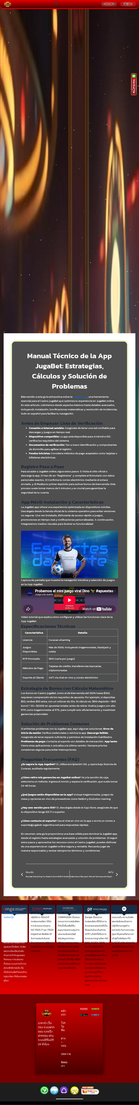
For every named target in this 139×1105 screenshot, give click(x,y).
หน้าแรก (63, 1013)
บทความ (63, 1054)
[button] (57, 3)
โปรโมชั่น (63, 1026)
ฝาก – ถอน (63, 1042)
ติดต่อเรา (63, 1064)
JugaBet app (80, 397)
